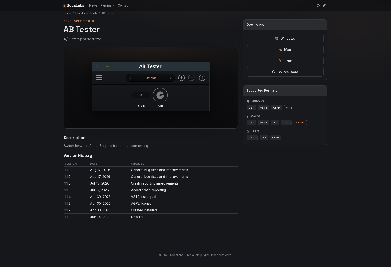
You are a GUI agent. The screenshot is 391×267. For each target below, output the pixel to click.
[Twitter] (324, 5)
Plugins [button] (106, 5)
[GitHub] (318, 5)
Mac (287, 50)
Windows (287, 38)
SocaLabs (75, 5)
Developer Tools (86, 13)
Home (67, 13)
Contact (123, 5)
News (93, 5)
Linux (287, 61)
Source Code (287, 72)
